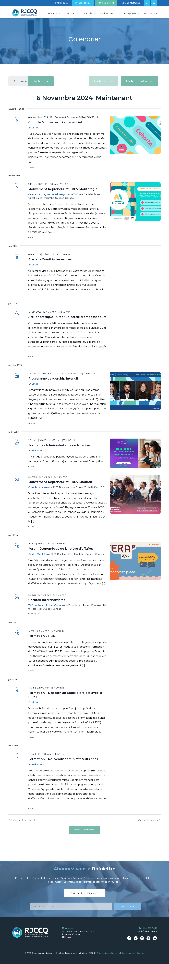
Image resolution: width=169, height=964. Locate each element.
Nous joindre (150, 13)
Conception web (128, 953)
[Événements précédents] (11, 97)
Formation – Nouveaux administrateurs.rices (63, 759)
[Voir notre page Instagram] (142, 938)
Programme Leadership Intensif (53, 378)
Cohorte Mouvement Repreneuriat (55, 122)
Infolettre (81, 2)
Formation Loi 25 (41, 636)
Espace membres (130, 2)
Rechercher (41, 81)
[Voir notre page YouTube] (155, 938)
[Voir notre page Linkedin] (148, 938)
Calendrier (104, 2)
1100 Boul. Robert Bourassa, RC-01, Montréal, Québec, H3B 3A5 (79, 934)
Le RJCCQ (53, 13)
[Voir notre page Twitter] (136, 938)
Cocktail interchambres (46, 600)
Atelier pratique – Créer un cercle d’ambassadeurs (67, 317)
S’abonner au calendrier (83, 830)
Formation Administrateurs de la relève (59, 445)
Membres (70, 13)
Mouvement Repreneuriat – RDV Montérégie (62, 189)
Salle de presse (128, 13)
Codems (140, 953)
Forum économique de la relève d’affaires (61, 548)
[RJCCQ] (24, 12)
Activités (88, 13)
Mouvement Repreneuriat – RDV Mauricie (60, 482)
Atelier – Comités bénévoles (50, 259)
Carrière (60, 2)
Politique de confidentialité (84, 893)
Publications (106, 13)
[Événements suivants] (155, 97)
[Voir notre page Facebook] (129, 938)
